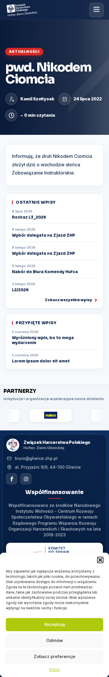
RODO (54, 670)
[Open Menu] (96, 10)
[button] (100, 560)
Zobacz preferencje (54, 656)
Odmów (54, 640)
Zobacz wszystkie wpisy (68, 300)
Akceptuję (54, 624)
